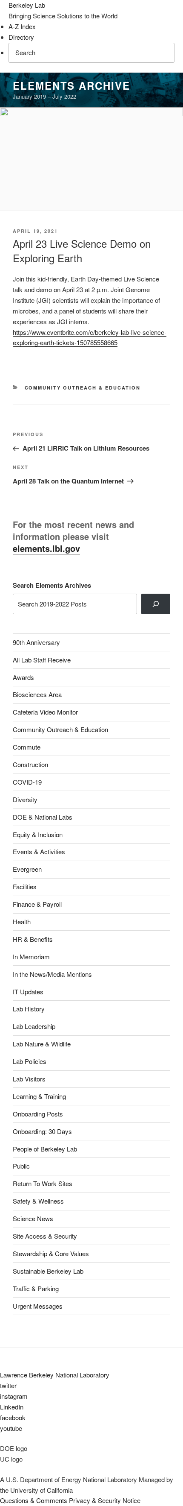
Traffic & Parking (36, 1288)
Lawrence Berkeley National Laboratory (54, 1374)
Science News (33, 1218)
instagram (14, 1396)
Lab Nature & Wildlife (42, 1043)
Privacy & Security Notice (104, 1500)
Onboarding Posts (38, 1113)
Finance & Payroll (37, 903)
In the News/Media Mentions (52, 974)
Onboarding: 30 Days (42, 1131)
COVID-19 (27, 781)
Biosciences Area (37, 694)
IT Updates (28, 991)
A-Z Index (22, 26)
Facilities (25, 886)
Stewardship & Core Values (51, 1253)
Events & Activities (39, 851)
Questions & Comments (33, 1500)
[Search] (155, 604)
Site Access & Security (45, 1235)
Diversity (25, 799)
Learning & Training (39, 1096)
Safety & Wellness (38, 1200)
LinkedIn (11, 1406)
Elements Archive (71, 85)
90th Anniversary (36, 642)
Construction (30, 764)
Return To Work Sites (42, 1183)
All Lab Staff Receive (42, 659)
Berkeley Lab (27, 4)
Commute (26, 746)
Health (22, 921)
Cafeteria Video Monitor (45, 711)
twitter (8, 1385)
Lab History (29, 1008)
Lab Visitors (29, 1078)
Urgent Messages (38, 1305)
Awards (23, 677)
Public (21, 1165)
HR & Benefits (33, 939)
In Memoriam (31, 956)
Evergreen (27, 868)
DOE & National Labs (42, 816)
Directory (21, 36)
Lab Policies (29, 1061)
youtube (11, 1428)
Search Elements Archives (52, 585)
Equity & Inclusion (38, 834)
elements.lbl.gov (46, 548)
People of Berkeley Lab (45, 1148)
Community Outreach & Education (83, 387)
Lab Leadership (34, 1026)
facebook (13, 1417)
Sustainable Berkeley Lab (48, 1270)
